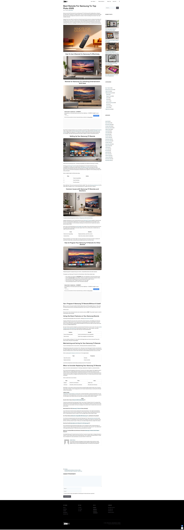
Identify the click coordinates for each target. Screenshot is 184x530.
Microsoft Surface (109, 102)
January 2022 (108, 157)
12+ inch (79, 510)
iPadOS (94, 507)
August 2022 (107, 145)
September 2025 (108, 127)
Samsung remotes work (94, 185)
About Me (114, 1)
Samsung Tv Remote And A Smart (92, 430)
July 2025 (107, 131)
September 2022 (108, 144)
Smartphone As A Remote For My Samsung (79, 423)
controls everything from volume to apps (80, 131)
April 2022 (107, 152)
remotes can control (94, 418)
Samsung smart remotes (85, 167)
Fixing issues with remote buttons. (86, 217)
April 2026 (107, 121)
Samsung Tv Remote (77, 408)
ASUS (107, 94)
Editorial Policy (111, 507)
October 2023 (108, 135)
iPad (107, 99)
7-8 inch (79, 507)
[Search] (117, 8)
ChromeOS (95, 512)
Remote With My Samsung (78, 399)
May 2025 (107, 134)
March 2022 (107, 153)
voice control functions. (88, 318)
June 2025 (107, 132)
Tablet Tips (109, 1)
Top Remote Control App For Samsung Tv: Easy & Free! (73, 471)
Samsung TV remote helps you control (71, 393)
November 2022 (108, 140)
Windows (95, 511)
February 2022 (108, 155)
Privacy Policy (111, 512)
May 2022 (107, 150)
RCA (107, 104)
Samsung (108, 105)
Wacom (107, 107)
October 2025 (108, 126)
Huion (107, 97)
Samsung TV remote (97, 129)
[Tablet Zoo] (65, 1)
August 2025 (107, 129)
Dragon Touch (108, 96)
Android (95, 509)
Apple (64, 507)
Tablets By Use (108, 109)
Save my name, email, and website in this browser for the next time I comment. (79, 493)
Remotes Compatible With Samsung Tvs (80, 415)
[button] (119, 1)
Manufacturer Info (108, 89)
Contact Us (110, 510)
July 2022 (107, 147)
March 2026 (107, 122)
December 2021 (108, 158)
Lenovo (107, 101)
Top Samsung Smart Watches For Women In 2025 (72, 470)
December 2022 (108, 139)
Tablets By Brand (101, 1)
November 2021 (108, 160)
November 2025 (108, 124)
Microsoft (65, 512)
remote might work (79, 226)
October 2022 (108, 142)
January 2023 (108, 137)
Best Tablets (93, 1)
